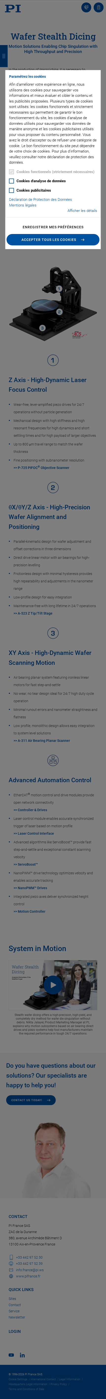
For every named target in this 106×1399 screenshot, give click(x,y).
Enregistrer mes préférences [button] (53, 227)
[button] (53, 239)
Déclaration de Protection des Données (40, 199)
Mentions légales (22, 205)
